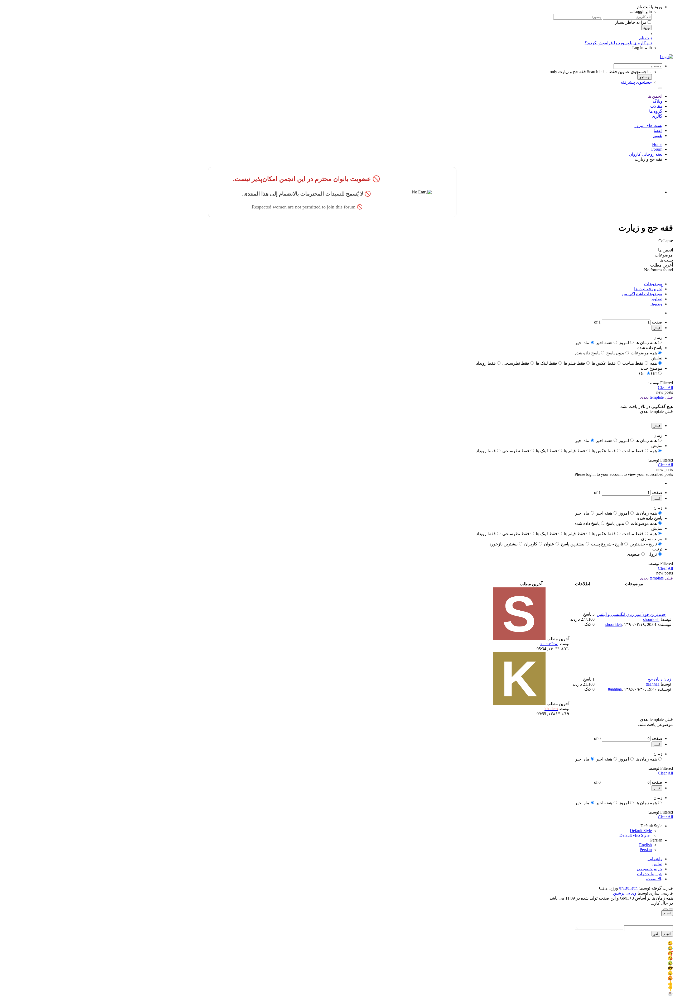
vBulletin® (628, 888)
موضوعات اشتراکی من (642, 294)
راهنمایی (655, 859)
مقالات (656, 106)
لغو (656, 934)
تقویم (657, 135)
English (645, 845)
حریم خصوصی (649, 869)
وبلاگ (657, 101)
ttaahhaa (652, 684)
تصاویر (656, 299)
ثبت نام (645, 38)
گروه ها (655, 111)
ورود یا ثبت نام (649, 6)
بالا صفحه (654, 879)
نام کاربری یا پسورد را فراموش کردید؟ (618, 43)
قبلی (669, 397)
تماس (657, 864)
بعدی (644, 397)
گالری (657, 116)
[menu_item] (337, 943)
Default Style (641, 830)
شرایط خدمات (649, 874)
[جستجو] (660, 88)
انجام (667, 913)
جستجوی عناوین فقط (628, 71)
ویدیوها (656, 304)
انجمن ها (655, 96)
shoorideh (651, 619)
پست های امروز (648, 125)
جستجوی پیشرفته (636, 82)
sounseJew (549, 643)
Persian (646, 849)
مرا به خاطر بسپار (631, 22)
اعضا (658, 130)
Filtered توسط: (660, 383)
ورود (646, 28)
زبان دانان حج (659, 679)
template (657, 397)
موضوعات (653, 284)
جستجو (644, 77)
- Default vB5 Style (635, 835)
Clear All (665, 387)
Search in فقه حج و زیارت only (576, 71)
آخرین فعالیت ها (648, 289)
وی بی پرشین (625, 893)
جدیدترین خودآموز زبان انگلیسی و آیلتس (631, 614)
